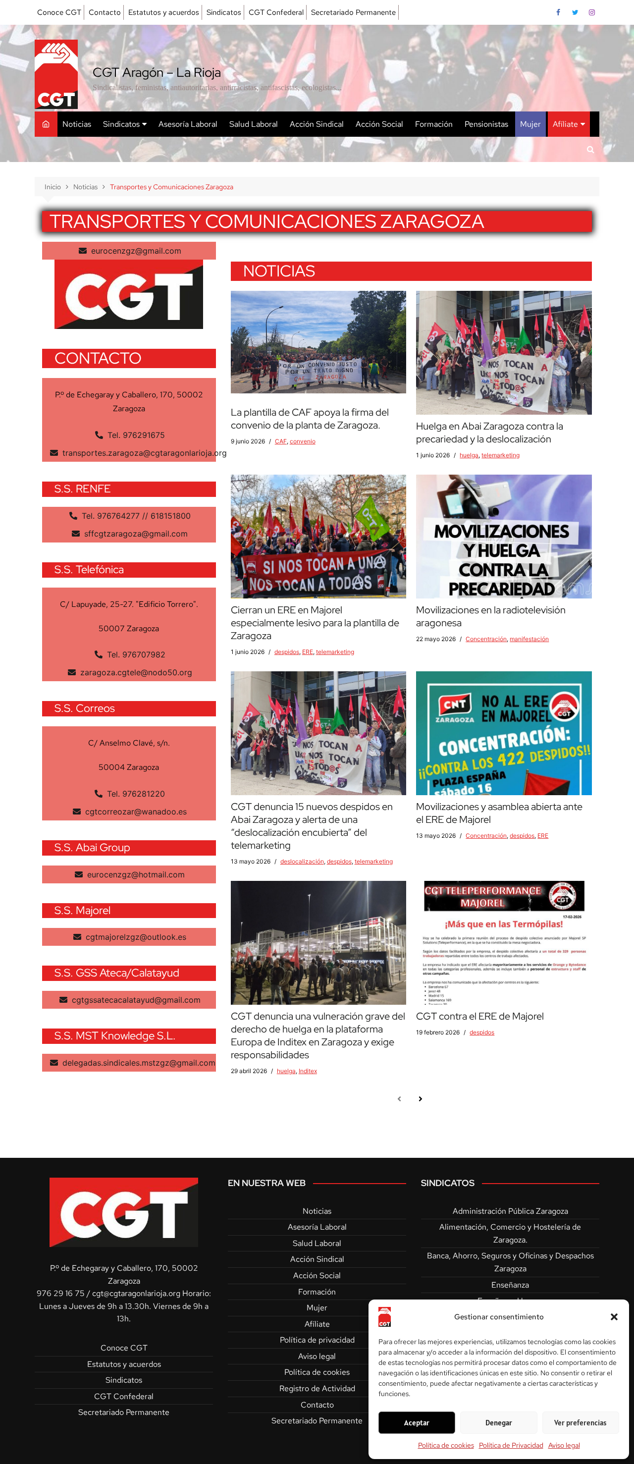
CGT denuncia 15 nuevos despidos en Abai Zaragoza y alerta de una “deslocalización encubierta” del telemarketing (312, 826)
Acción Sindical (317, 124)
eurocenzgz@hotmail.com (135, 874)
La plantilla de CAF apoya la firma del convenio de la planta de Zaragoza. (310, 419)
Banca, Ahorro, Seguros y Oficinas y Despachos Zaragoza (510, 1262)
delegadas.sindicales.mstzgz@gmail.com (137, 1063)
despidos (286, 651)
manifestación (529, 639)
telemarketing (500, 455)
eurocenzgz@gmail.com (135, 251)
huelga (469, 455)
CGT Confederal (276, 12)
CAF (281, 441)
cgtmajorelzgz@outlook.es (134, 937)
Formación (434, 124)
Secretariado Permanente (353, 12)
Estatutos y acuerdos (163, 12)
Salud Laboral (253, 124)
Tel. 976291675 (135, 435)
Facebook (558, 12)
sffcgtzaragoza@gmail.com (135, 534)
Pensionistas (486, 124)
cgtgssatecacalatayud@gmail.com (135, 1000)
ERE (307, 651)
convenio (303, 441)
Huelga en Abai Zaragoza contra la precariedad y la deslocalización (489, 432)
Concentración (486, 639)
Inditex (308, 1071)
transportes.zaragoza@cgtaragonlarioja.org (143, 453)
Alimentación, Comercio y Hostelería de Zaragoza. (510, 1233)
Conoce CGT (59, 12)
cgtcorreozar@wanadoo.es (135, 811)
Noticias (76, 124)
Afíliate (565, 124)
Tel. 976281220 (135, 794)
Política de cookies (446, 1445)
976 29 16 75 (61, 1293)
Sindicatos (224, 12)
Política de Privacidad (511, 1445)
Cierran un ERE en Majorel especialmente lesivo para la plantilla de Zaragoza (315, 622)
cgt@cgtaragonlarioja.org (136, 1293)
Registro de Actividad (317, 1388)
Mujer (530, 124)
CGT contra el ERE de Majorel (480, 1016)
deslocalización (302, 861)
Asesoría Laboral (187, 124)
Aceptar (416, 1422)
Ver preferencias (580, 1422)
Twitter (575, 12)
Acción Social (379, 124)
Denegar (498, 1422)
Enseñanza (510, 1285)
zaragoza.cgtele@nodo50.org (135, 672)
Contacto (105, 12)
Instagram (591, 12)
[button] (614, 1317)
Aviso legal (564, 1445)
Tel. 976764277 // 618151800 (135, 516)
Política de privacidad (317, 1340)
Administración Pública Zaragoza (510, 1211)
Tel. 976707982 (135, 654)
